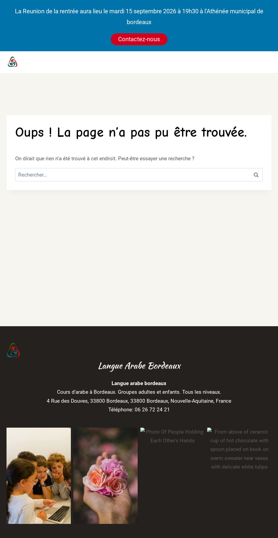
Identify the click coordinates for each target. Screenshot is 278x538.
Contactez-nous (139, 39)
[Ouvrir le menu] (265, 62)
